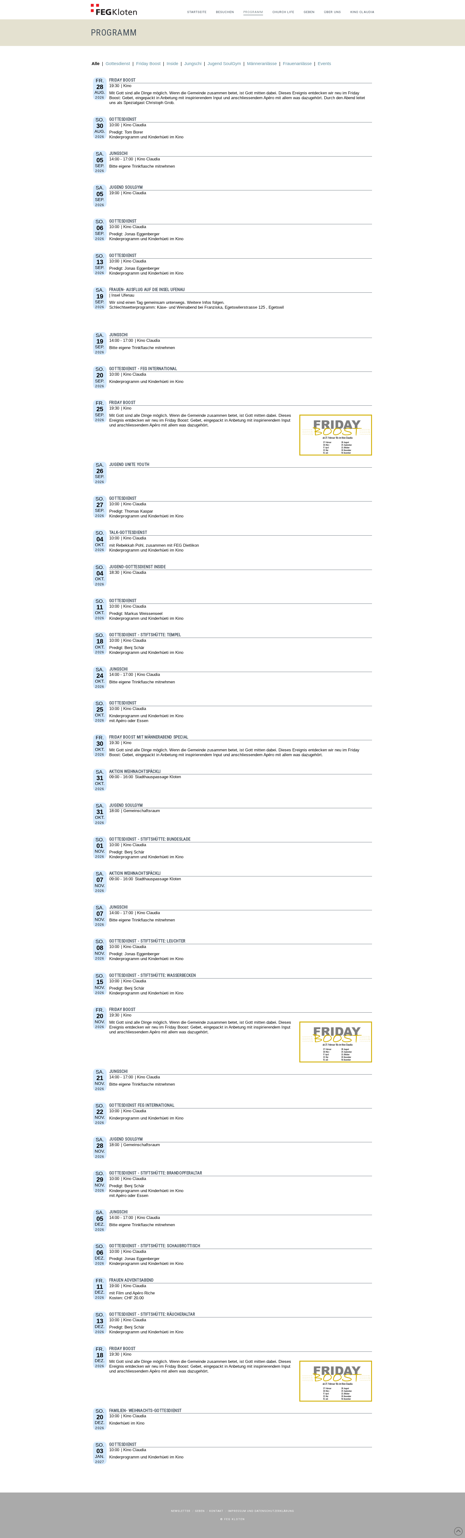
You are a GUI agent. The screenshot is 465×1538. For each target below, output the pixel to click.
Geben (200, 1511)
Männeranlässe (262, 63)
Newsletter (180, 1511)
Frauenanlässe (297, 63)
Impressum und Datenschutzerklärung (261, 1511)
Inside (172, 63)
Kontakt (216, 1511)
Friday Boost (148, 63)
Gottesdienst (118, 63)
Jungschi (193, 63)
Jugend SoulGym (224, 63)
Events (324, 63)
